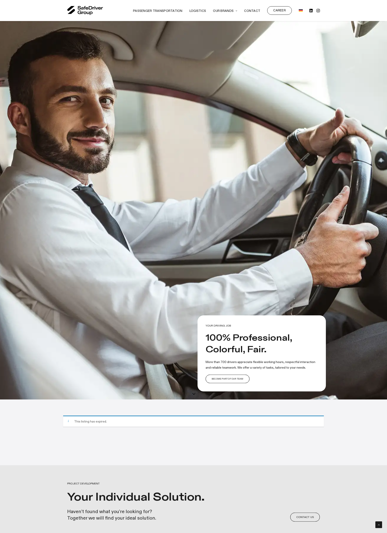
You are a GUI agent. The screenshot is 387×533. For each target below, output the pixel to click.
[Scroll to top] (378, 524)
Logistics (197, 11)
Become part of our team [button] (227, 378)
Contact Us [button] (305, 517)
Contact (252, 11)
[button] (311, 10)
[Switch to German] (299, 10)
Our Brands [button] (223, 11)
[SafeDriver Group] (85, 10)
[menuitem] (158, 10)
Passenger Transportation (158, 11)
